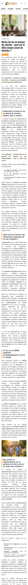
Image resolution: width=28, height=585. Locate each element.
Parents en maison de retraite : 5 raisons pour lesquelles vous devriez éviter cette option (14, 80)
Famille (5, 54)
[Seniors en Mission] (11, 3)
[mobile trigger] (3, 3)
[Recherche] (21, 3)
